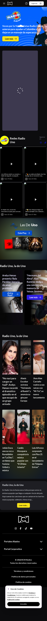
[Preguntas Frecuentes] (26, 3)
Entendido (23, 604)
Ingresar (34, 3)
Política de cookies (23, 582)
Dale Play (22, 233)
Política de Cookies (13, 599)
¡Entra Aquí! (10, 294)
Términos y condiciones (23, 571)
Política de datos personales (24, 576)
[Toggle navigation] (4, 3)
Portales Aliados (12, 541)
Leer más (9, 39)
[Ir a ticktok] (16, 528)
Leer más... (23, 505)
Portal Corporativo (13, 549)
